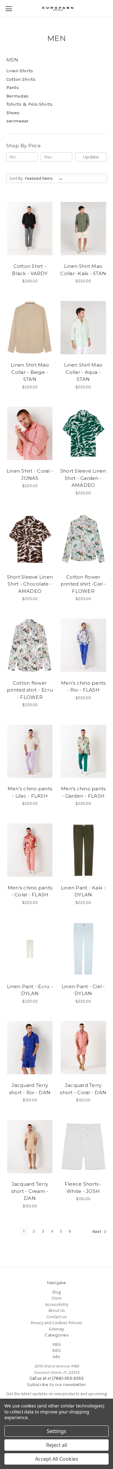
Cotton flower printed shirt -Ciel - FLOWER (83, 584)
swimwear (17, 121)
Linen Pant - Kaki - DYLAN (83, 891)
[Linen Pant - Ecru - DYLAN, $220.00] (30, 949)
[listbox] (44, 178)
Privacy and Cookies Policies (56, 1322)
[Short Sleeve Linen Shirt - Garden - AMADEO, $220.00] (83, 433)
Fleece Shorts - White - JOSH (83, 1187)
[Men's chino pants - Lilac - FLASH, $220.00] (30, 751)
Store (56, 1298)
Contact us (56, 1316)
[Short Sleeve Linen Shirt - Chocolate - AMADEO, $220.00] (30, 539)
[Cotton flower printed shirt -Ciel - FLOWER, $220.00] (83, 539)
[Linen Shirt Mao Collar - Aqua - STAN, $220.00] (83, 328)
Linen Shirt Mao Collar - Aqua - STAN (83, 372)
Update (91, 156)
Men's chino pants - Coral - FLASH (30, 891)
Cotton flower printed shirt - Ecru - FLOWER (30, 690)
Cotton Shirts (20, 79)
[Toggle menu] (8, 8)
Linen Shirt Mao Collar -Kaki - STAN (83, 269)
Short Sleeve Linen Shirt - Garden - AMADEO (83, 478)
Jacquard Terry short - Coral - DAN (83, 1088)
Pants (12, 87)
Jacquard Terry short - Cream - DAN (30, 1191)
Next (97, 1231)
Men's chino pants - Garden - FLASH (83, 792)
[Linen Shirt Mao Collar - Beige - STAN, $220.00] (30, 328)
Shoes (12, 112)
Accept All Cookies (56, 1458)
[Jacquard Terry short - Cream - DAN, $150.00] (30, 1147)
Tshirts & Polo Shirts (29, 104)
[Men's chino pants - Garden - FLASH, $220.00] (83, 751)
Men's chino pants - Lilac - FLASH (30, 792)
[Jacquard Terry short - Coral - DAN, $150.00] (83, 1048)
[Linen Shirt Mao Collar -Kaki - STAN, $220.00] (83, 228)
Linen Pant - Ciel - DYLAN (83, 990)
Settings (56, 1431)
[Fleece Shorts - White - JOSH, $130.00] (83, 1147)
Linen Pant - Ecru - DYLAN (30, 990)
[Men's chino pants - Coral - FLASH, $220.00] (30, 850)
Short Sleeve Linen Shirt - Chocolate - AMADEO (30, 584)
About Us (56, 1310)
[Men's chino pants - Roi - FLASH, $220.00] (83, 645)
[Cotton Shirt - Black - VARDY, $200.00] (30, 228)
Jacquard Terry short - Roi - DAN (30, 1088)
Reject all (56, 1445)
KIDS (56, 1350)
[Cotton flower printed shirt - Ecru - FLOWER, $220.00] (30, 645)
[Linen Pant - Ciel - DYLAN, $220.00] (83, 949)
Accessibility (56, 1304)
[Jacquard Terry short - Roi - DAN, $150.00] (30, 1048)
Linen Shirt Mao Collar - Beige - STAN (30, 372)
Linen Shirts (19, 71)
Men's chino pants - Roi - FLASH (83, 686)
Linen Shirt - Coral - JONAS (30, 474)
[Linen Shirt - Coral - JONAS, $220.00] (30, 433)
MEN (57, 1344)
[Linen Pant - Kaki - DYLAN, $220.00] (83, 850)
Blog (56, 1292)
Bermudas (17, 96)
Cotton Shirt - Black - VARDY (29, 269)
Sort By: (16, 178)
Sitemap (56, 1329)
